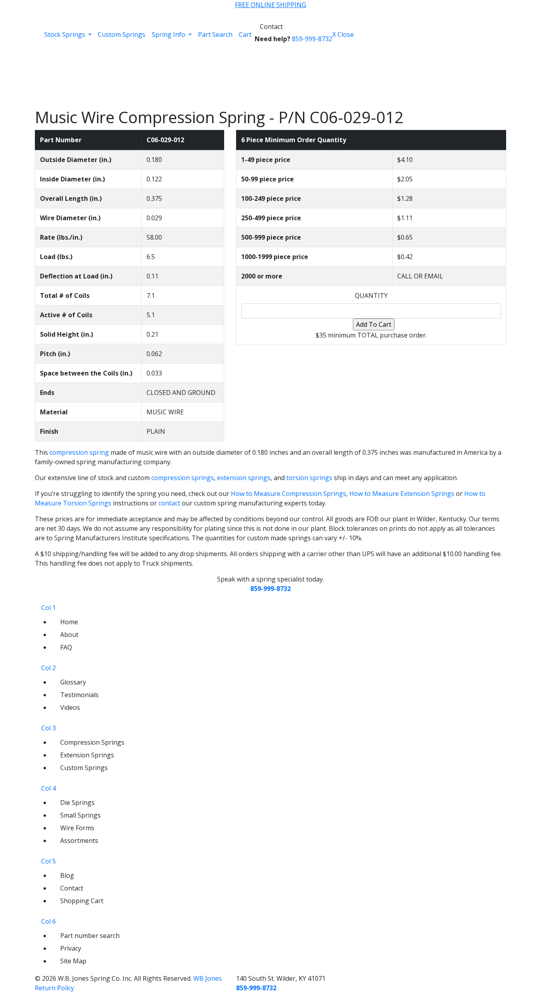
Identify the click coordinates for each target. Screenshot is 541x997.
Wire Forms (77, 828)
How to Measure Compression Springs (288, 493)
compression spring (79, 452)
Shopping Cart (81, 900)
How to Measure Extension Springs (401, 493)
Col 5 (48, 861)
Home (69, 622)
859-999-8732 (312, 38)
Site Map (73, 961)
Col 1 (48, 607)
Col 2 (48, 667)
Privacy (70, 948)
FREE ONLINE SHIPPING (270, 4)
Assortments (79, 840)
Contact (271, 26)
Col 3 (48, 728)
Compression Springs (92, 742)
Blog (67, 875)
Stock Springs (65, 34)
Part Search (215, 34)
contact (169, 503)
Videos (70, 707)
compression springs (182, 477)
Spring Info (169, 34)
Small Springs (80, 815)
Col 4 (48, 788)
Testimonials (79, 694)
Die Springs (77, 802)
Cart (245, 34)
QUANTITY (371, 295)
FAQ (66, 647)
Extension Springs (87, 755)
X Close (343, 34)
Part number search (90, 935)
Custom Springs (121, 34)
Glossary (73, 682)
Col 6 (48, 921)
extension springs (243, 477)
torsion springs (309, 477)
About (69, 634)
